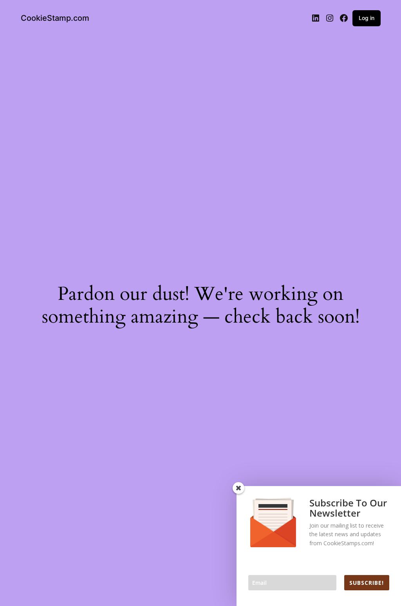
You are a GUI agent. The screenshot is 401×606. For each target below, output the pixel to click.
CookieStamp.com (55, 18)
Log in (366, 18)
